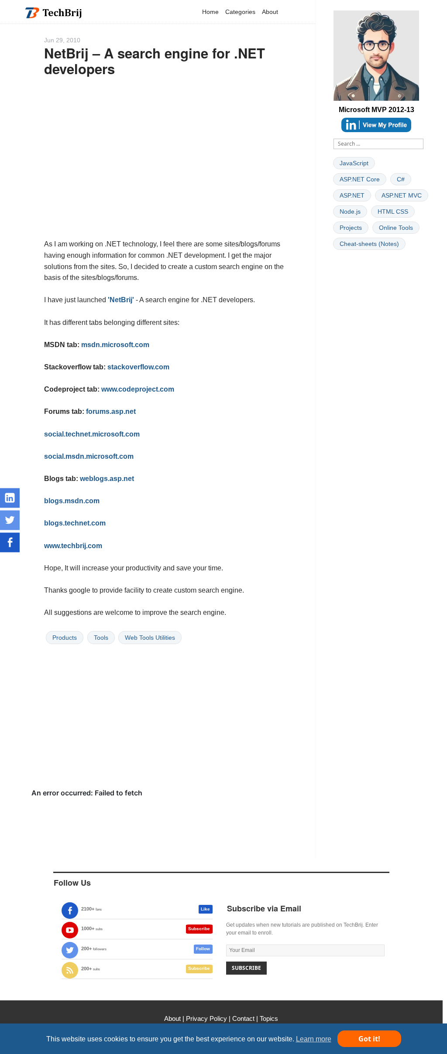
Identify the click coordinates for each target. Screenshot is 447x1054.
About (270, 11)
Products (64, 637)
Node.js (350, 211)
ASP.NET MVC (402, 195)
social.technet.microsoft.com (92, 434)
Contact (243, 1018)
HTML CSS (393, 211)
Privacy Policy (206, 1018)
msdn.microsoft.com (115, 344)
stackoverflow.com (138, 367)
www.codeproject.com (137, 389)
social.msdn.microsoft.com (89, 456)
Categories (240, 11)
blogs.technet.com (75, 523)
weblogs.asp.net (107, 478)
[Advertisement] (164, 166)
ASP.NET (352, 195)
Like (205, 909)
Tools (101, 637)
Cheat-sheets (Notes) (369, 243)
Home (210, 11)
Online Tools (396, 227)
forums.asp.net (111, 411)
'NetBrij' (121, 300)
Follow (203, 948)
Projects (351, 227)
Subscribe (199, 928)
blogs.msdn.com (72, 501)
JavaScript (354, 163)
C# (401, 179)
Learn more (313, 1039)
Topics (269, 1018)
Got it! (369, 1039)
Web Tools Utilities (150, 637)
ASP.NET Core (360, 179)
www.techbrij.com (73, 545)
